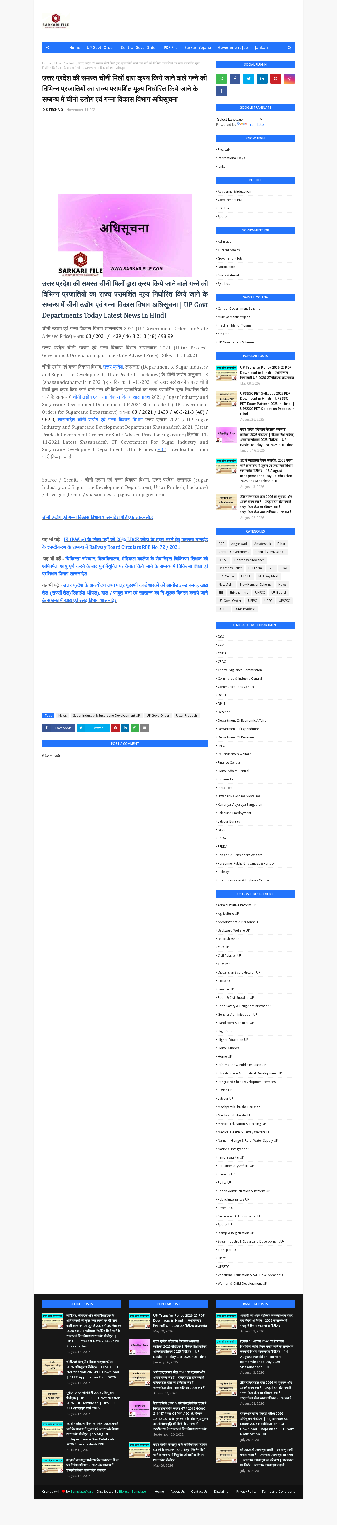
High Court (226, 1031)
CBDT (222, 636)
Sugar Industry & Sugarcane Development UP (106, 715)
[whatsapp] (221, 79)
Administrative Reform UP (237, 905)
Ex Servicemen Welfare (234, 754)
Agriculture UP (228, 913)
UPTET (223, 609)
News (62, 715)
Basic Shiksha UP (230, 939)
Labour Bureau (229, 821)
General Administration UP (237, 1014)
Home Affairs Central (233, 771)
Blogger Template (132, 1491)
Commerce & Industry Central (240, 678)
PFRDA (222, 846)
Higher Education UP (233, 1039)
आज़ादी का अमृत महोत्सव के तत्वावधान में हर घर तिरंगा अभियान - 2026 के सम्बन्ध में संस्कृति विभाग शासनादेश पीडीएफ (92, 1464)
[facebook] (235, 79)
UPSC (268, 600)
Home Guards (228, 1048)
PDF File (223, 208)
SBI (221, 592)
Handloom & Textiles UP (236, 1023)
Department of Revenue (236, 737)
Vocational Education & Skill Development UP (251, 1275)
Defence (224, 712)
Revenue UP (226, 1208)
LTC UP (246, 576)
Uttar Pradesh (64, 63)
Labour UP (226, 1098)
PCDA (222, 838)
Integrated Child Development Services (247, 1081)
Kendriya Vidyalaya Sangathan (240, 804)
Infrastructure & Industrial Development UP (250, 1073)
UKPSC (260, 592)
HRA (284, 568)
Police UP (225, 1182)
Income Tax (226, 779)
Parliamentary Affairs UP (236, 1166)
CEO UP (223, 947)
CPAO (222, 661)
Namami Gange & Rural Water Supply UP (248, 1140)
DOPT (222, 695)
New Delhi (226, 584)
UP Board (278, 592)
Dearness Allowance (249, 560)
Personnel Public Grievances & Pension (247, 863)
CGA (221, 645)
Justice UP (225, 1090)
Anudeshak (262, 543)
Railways (224, 872)
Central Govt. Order (270, 552)
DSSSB (223, 560)
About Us (178, 1491)
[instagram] (289, 79)
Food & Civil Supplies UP (236, 997)
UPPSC (253, 600)
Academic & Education (234, 191)
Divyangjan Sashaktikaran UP (239, 972)
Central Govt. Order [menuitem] (139, 47)
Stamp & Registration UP (236, 1233)
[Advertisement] (125, 157)
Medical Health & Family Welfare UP (244, 1132)
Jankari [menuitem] (261, 47)
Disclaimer (222, 1491)
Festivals (224, 149)
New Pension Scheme (256, 584)
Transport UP (228, 1250)
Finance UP (226, 989)
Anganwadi (239, 543)
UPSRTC (223, 1266)
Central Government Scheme (239, 308)
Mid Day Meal (268, 576)
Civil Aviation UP (230, 955)
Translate (256, 124)
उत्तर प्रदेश (113, 367)
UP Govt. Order (158, 715)
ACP (222, 543)
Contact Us (199, 1491)
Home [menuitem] (74, 47)
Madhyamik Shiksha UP (235, 1115)
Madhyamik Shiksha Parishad (239, 1107)
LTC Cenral (227, 576)
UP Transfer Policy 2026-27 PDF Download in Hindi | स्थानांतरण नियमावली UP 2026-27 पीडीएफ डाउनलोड (267, 372)
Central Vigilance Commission (240, 670)
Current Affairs (229, 250)
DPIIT (221, 703)
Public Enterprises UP (233, 1199)
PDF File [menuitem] (170, 47)
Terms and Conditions (278, 1491)
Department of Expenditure (238, 729)
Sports (222, 216)
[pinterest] (275, 79)
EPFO (221, 745)
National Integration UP (235, 1149)
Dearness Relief (230, 568)
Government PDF (230, 200)
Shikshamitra (239, 592)
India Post (225, 787)
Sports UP (225, 1224)
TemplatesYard (82, 1491)
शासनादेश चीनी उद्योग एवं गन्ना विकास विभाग (100, 419)
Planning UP (226, 1174)
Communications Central (236, 687)
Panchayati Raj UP (231, 1157)
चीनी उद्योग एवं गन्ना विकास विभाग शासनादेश (111, 397)
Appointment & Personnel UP (239, 922)
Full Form (255, 568)
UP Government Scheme (236, 342)
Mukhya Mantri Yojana (234, 317)
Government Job (230, 258)
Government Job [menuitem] (233, 47)
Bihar (281, 543)
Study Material (228, 275)
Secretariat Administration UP (240, 1216)
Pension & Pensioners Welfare (240, 855)
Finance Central (229, 762)
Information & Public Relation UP (242, 1065)
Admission (226, 241)
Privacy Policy (246, 1491)
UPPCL (222, 1258)
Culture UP (226, 964)
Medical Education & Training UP (242, 1123)
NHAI (221, 830)
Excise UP (225, 981)
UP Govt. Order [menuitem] (100, 47)
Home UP (225, 1056)
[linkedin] (262, 79)
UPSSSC (284, 600)
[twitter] (248, 79)
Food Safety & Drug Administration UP (246, 1006)
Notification (226, 267)
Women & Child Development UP (242, 1283)
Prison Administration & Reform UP (244, 1191)
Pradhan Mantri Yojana (235, 325)
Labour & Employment (234, 813)
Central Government (234, 552)
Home (46, 63)
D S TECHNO (52, 109)
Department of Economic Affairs (242, 720)
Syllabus (224, 283)
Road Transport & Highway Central (244, 880)
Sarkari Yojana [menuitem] (197, 47)
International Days (231, 158)
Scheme (223, 334)
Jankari (223, 166)
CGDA (222, 653)
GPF (271, 568)
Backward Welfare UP (234, 930)
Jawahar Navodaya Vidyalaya (239, 796)
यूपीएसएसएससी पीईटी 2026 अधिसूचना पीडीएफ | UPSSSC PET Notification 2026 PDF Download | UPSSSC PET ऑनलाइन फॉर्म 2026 (93, 1400)
